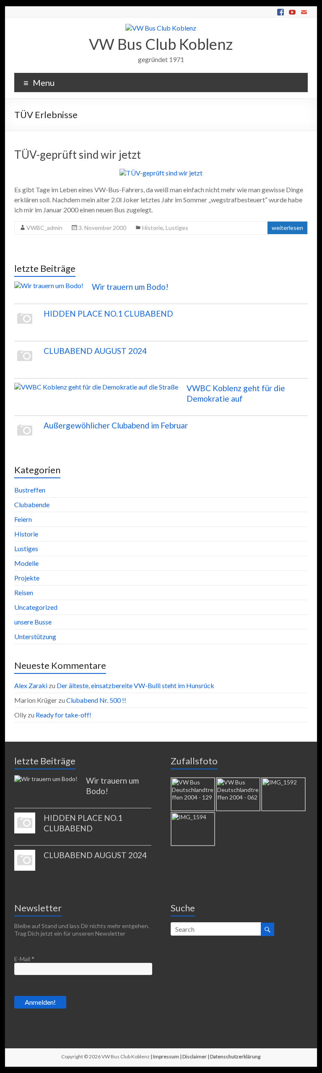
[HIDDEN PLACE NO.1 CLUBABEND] (24, 322)
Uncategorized (35, 607)
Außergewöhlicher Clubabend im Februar (116, 425)
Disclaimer (194, 1056)
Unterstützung (35, 636)
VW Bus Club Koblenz (161, 44)
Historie (152, 227)
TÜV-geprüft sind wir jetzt (77, 154)
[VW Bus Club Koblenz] (160, 28)
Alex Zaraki (30, 685)
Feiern (23, 519)
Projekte (26, 578)
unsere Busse (33, 622)
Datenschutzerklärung (235, 1056)
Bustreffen (29, 490)
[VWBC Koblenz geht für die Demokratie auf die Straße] (96, 391)
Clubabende (31, 504)
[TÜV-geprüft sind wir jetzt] (161, 173)
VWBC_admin (44, 227)
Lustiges (177, 227)
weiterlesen (287, 227)
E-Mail (24, 958)
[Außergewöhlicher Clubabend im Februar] (24, 434)
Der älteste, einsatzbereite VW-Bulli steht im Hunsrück (135, 685)
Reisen (23, 592)
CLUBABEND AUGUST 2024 (95, 351)
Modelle (26, 563)
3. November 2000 (102, 227)
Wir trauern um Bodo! (130, 286)
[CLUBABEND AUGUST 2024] (24, 360)
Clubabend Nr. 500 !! (96, 700)
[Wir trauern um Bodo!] (48, 289)
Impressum (166, 1056)
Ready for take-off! (63, 715)
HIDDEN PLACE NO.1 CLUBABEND (108, 313)
